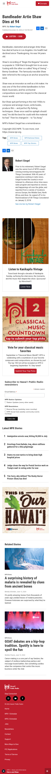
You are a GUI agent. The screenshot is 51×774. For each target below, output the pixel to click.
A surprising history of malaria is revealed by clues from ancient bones (24, 582)
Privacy (7, 759)
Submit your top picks (25, 371)
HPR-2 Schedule (11, 719)
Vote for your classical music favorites (25, 349)
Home (7, 709)
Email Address (11, 392)
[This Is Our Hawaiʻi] (25, 510)
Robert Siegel (15, 26)
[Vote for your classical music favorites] (25, 319)
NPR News (14, 138)
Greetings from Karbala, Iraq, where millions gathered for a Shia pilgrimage (26, 445)
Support (8, 739)
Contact (8, 734)
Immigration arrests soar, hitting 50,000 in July (27, 436)
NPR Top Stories (30, 143)
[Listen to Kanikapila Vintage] (25, 241)
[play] (3, 771)
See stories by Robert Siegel (27, 204)
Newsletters (9, 729)
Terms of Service (11, 754)
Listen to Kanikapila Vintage (25, 269)
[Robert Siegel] (7, 164)
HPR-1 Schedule (11, 714)
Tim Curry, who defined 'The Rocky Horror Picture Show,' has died (25, 477)
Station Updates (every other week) (19, 402)
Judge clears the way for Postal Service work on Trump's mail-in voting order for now (27, 466)
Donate (43, 3)
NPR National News (32, 138)
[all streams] (48, 771)
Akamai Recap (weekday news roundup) (21, 409)
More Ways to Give (12, 744)
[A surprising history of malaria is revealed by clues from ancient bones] (24, 559)
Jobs (6, 724)
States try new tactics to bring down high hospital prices (24, 456)
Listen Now (25, 286)
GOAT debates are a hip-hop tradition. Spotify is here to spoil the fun (25, 645)
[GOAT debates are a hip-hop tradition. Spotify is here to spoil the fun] (24, 622)
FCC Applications (11, 749)
